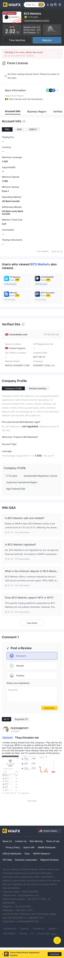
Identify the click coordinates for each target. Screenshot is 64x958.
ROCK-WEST (9, 933)
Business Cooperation (26, 859)
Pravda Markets (45, 933)
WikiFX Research (41, 853)
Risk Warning (36, 841)
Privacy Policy (13, 847)
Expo (27, 853)
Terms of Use (52, 841)
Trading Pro (38, 928)
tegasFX (52, 928)
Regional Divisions (49, 859)
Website (47, 40)
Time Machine (17, 40)
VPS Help (7, 859)
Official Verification (11, 853)
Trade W (24, 928)
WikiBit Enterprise (46, 847)
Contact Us (20, 841)
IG (32, 933)
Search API (28, 847)
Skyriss (23, 933)
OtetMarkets (9, 928)
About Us (7, 841)
